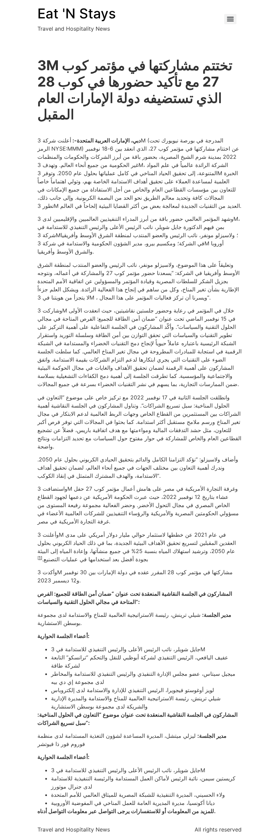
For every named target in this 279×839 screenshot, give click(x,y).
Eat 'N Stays (76, 13)
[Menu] (230, 19)
